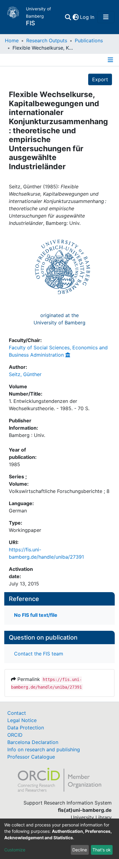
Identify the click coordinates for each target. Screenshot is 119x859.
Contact (16, 713)
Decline (79, 849)
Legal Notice (22, 720)
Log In (87, 17)
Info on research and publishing (43, 749)
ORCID (15, 735)
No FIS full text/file (35, 615)
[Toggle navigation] (105, 17)
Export (100, 79)
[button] (75, 17)
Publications (89, 40)
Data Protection (25, 728)
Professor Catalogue (31, 757)
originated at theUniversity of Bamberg (59, 319)
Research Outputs (46, 40)
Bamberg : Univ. (27, 435)
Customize (14, 849)
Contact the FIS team (38, 654)
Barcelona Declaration (32, 742)
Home (12, 40)
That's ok (101, 849)
